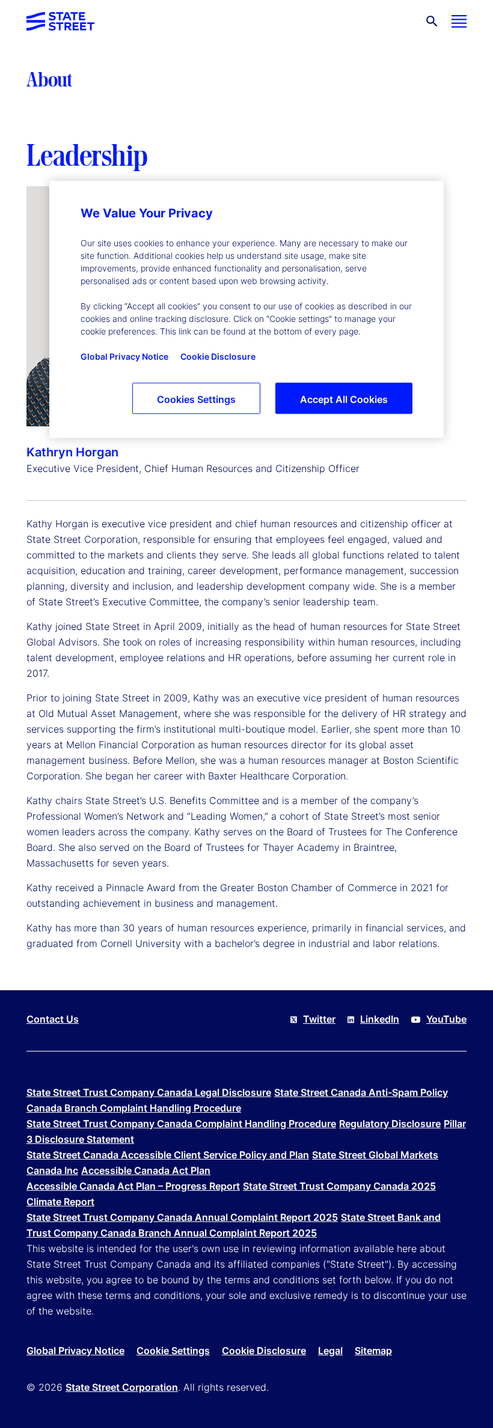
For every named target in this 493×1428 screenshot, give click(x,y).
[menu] (459, 21)
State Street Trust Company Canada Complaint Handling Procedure (181, 1124)
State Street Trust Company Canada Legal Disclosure (148, 1092)
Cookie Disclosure (264, 1351)
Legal (330, 1351)
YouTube (446, 1019)
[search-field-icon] (431, 21)
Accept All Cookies (344, 399)
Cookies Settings (196, 399)
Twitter (319, 1019)
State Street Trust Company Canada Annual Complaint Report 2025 (182, 1217)
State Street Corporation (122, 1387)
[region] (246, 309)
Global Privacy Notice (75, 1351)
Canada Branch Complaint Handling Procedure (133, 1108)
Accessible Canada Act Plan (145, 1170)
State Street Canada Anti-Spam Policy (361, 1092)
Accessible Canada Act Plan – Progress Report (133, 1186)
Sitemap (373, 1351)
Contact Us (52, 1019)
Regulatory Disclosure (390, 1124)
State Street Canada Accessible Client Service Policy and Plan (167, 1155)
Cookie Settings (173, 1351)
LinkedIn (379, 1019)
